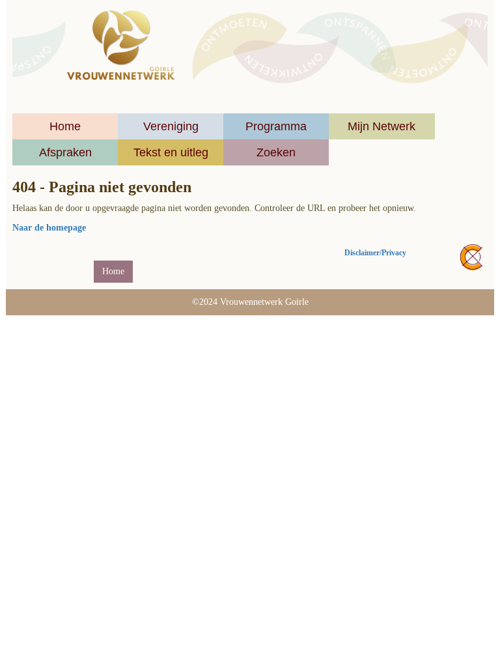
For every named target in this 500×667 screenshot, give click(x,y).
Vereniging (171, 126)
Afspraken (65, 152)
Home (65, 126)
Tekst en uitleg (170, 152)
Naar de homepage (49, 228)
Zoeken (276, 152)
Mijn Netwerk (381, 126)
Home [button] (113, 271)
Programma (276, 126)
